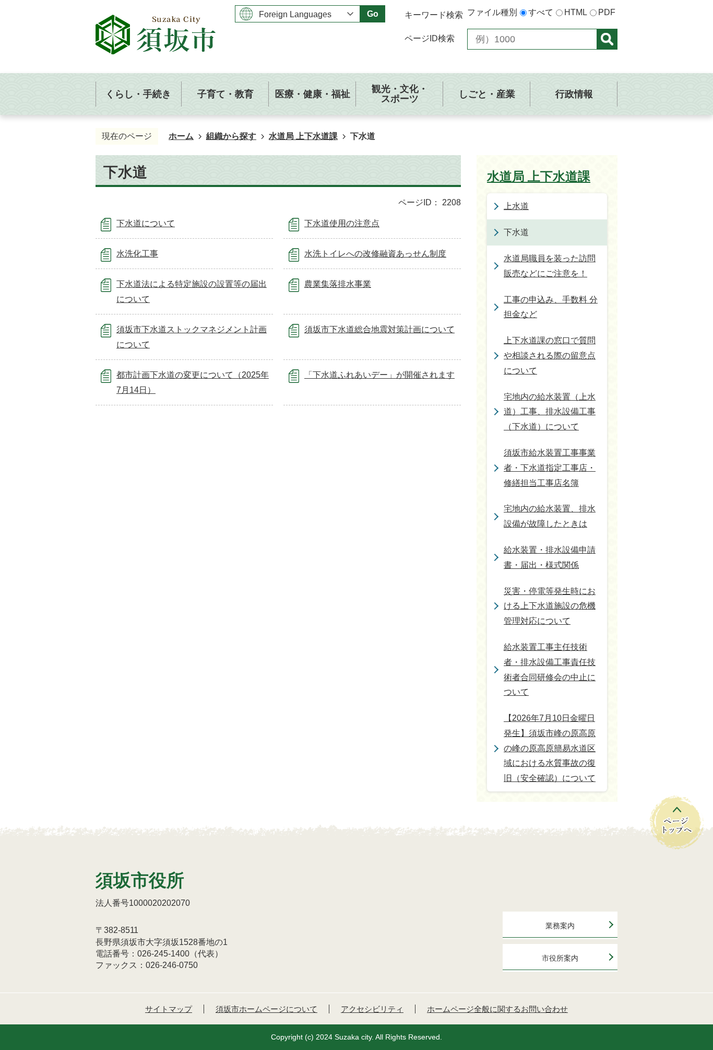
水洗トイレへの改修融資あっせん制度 (375, 253)
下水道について (145, 223)
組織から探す (231, 136)
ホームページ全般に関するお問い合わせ (497, 1009)
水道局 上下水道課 (303, 136)
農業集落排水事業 (337, 283)
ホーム (181, 136)
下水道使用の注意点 (341, 223)
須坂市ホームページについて (266, 1009)
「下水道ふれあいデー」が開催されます (379, 374)
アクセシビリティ (372, 1009)
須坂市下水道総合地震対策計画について (379, 329)
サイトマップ (168, 1009)
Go (372, 13)
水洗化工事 (137, 253)
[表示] (607, 39)
